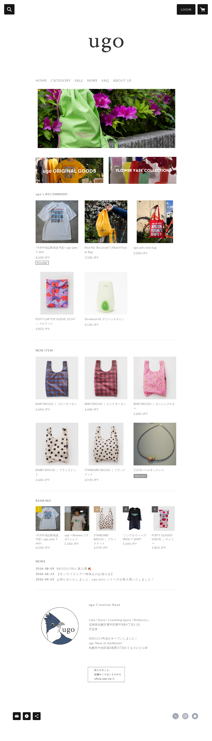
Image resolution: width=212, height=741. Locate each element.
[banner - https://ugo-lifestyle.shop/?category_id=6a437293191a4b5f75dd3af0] (69, 170)
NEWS (92, 80)
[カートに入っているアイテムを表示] (203, 9)
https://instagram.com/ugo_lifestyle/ (185, 716)
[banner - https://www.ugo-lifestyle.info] (106, 675)
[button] (186, 9)
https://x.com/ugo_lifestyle (175, 716)
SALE (79, 80)
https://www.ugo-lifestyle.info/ (195, 716)
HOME (41, 80)
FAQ (105, 80)
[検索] (9, 9)
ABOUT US (122, 80)
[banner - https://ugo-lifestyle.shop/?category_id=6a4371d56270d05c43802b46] (142, 170)
